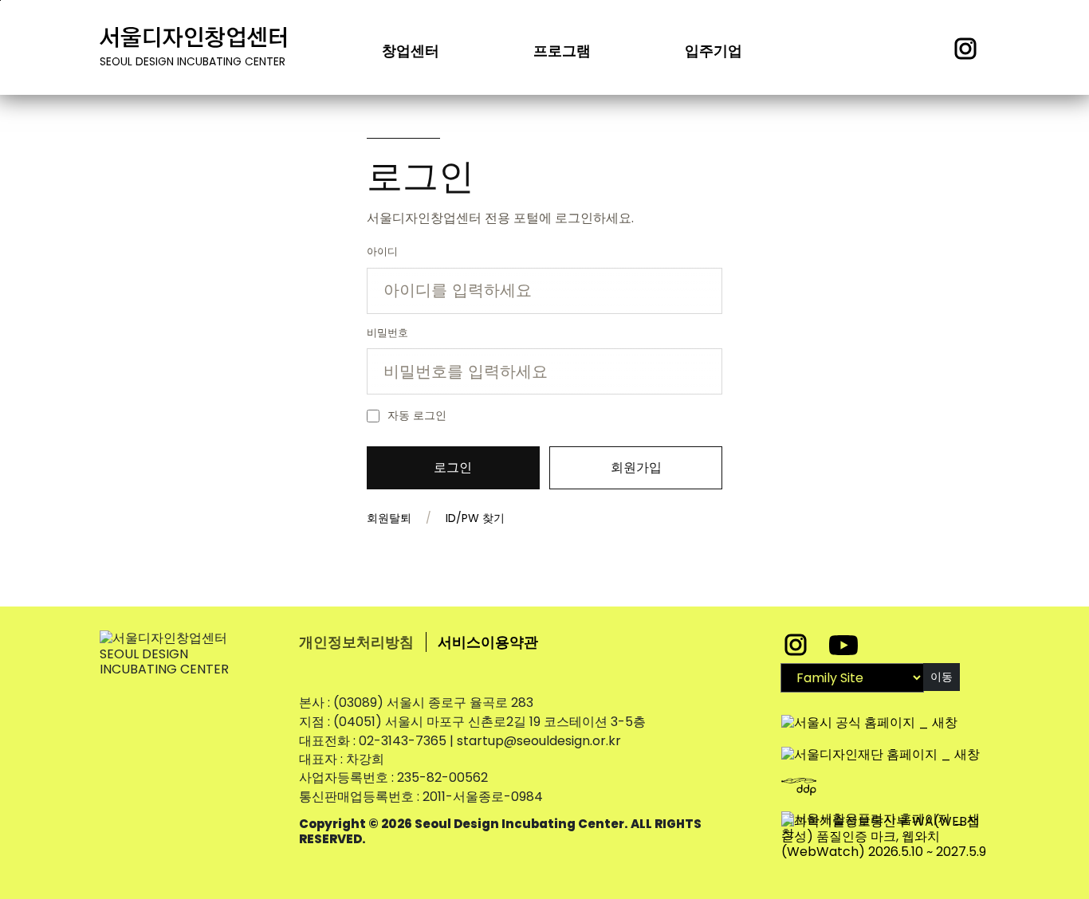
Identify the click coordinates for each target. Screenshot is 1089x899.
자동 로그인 (416, 415)
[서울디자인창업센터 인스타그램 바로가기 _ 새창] (797, 644)
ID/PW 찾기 (475, 518)
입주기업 (713, 51)
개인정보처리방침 (356, 642)
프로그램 (562, 51)
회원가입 (636, 467)
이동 (941, 677)
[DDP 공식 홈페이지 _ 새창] (825, 778)
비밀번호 (387, 332)
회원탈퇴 (389, 518)
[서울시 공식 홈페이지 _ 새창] (869, 714)
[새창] (885, 837)
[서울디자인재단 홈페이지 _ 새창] (880, 746)
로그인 (453, 467)
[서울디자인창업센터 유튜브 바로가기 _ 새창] (843, 644)
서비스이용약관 (488, 642)
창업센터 (410, 51)
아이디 (382, 251)
